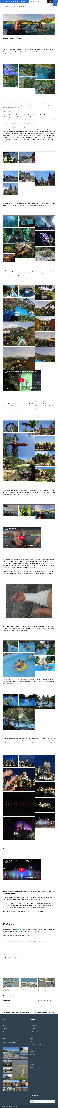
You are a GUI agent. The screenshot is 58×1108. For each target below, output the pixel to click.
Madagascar (32, 1054)
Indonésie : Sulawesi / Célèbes (36, 1044)
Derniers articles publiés (8, 1035)
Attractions (7, 995)
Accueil (4, 1025)
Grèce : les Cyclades (34, 1041)
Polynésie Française (34, 1060)
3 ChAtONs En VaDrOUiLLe (15, 7)
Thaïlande (32, 1067)
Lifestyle (5, 1028)
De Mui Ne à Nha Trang (8, 987)
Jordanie (32, 1051)
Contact (4, 1038)
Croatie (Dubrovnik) (34, 1031)
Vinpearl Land (23, 995)
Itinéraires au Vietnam (43, 987)
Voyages (4, 1031)
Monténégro (32, 1057)
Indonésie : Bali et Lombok (35, 1048)
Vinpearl (17, 995)
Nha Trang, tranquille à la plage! (28, 987)
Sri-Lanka (32, 1064)
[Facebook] (38, 1000)
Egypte (31, 1038)
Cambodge (32, 1028)
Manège (12, 995)
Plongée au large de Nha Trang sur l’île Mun (16, 1012)
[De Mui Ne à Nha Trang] (11, 982)
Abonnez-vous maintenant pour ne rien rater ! (16, 1)
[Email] (53, 1000)
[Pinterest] (41, 1000)
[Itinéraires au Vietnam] (46, 982)
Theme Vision (14, 1106)
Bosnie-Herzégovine (34, 1025)
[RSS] (50, 1000)
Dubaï (31, 1035)
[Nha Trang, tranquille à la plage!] (29, 982)
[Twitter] (44, 1000)
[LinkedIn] (47, 1000)
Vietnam (32, 1070)
